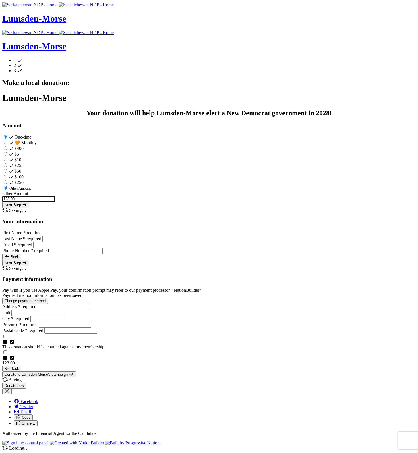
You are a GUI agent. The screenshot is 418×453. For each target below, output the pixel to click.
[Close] (7, 391)
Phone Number (25, 250)
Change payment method (25, 301)
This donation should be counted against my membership (53, 347)
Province (20, 324)
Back (14, 257)
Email (17, 244)
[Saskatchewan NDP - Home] (58, 4)
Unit (6, 312)
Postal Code (22, 330)
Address (19, 306)
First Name (22, 232)
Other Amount (15, 193)
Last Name (21, 238)
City (15, 318)
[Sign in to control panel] (26, 443)
